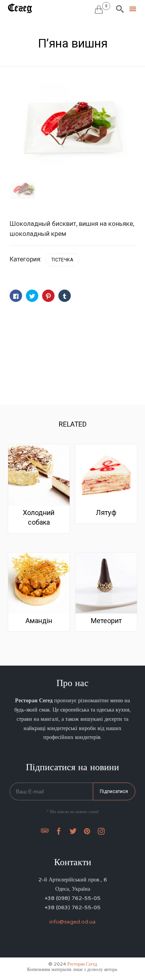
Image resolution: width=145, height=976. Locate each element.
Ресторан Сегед (82, 964)
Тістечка (62, 260)
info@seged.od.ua (72, 921)
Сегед (20, 8)
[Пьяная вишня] (23, 189)
